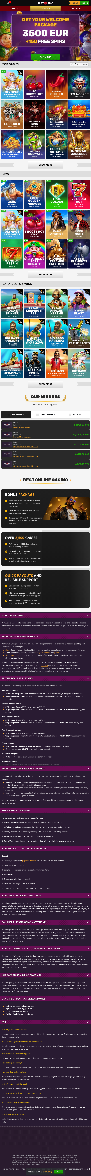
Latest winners (47, 415)
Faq (18, 1169)
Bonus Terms (8, 1169)
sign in (85, 3)
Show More (45, 164)
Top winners (18, 415)
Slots (7, 650)
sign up (75, 3)
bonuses (44, 665)
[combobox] (8, 3)
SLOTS (15, 9)
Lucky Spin (45, 9)
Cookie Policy (47, 1171)
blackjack (39, 652)
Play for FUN (12, 88)
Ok (58, 1171)
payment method (29, 860)
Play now (12, 81)
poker (56, 652)
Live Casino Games (12, 655)
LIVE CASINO (76, 9)
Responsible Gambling (78, 1169)
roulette (47, 652)
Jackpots (76, 415)
